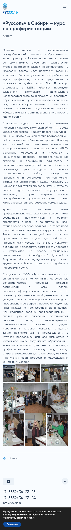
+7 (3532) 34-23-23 (19, 492)
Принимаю (12, 524)
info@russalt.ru (12, 503)
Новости (13, 458)
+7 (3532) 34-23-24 (19, 498)
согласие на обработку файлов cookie (29, 516)
